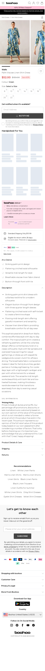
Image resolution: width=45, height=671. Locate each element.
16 (31, 91)
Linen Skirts (13, 479)
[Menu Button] (3, 3)
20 (4, 98)
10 (11, 91)
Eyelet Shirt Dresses (13, 497)
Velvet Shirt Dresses (32, 497)
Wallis (4, 70)
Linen (13, 471)
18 (38, 91)
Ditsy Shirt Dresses (32, 492)
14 (25, 91)
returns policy (32, 240)
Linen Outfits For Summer (22, 488)
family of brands (10, 547)
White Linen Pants (26, 471)
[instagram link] (11, 625)
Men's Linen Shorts (32, 475)
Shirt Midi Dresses (16, 17)
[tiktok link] (33, 625)
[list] (22, 8)
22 (11, 98)
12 (18, 91)
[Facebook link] (22, 625)
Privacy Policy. (34, 551)
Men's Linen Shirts (12, 475)
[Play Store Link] (22, 604)
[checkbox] (3, 124)
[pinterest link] (17, 625)
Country (22, 609)
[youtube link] (28, 625)
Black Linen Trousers (22, 484)
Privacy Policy (38, 125)
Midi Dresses (5, 17)
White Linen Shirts (13, 492)
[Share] (42, 17)
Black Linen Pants (29, 479)
